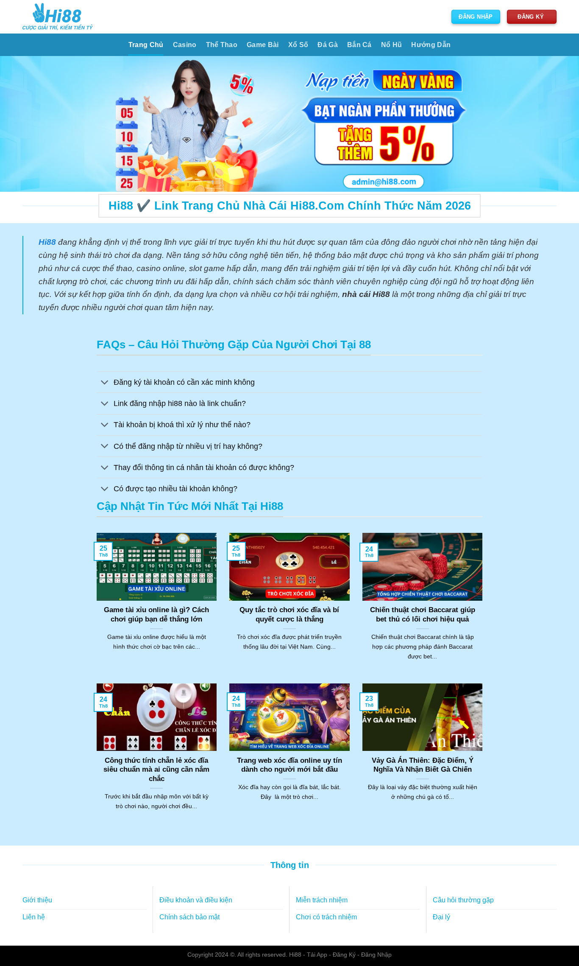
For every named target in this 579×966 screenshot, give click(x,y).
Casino (185, 44)
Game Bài (263, 44)
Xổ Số (298, 44)
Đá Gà (327, 44)
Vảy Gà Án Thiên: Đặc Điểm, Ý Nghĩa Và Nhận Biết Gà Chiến (422, 765)
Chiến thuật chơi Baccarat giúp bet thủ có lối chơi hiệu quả (422, 614)
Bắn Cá (359, 44)
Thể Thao (222, 44)
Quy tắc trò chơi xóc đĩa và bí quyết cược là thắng (289, 614)
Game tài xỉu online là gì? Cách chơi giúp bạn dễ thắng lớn (156, 614)
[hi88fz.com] (57, 16)
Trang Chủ (146, 44)
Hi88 (295, 954)
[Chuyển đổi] (105, 383)
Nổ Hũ (391, 44)
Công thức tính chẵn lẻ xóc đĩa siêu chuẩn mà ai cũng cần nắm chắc (156, 769)
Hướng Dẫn (431, 44)
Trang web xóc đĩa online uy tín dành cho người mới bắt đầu (289, 765)
